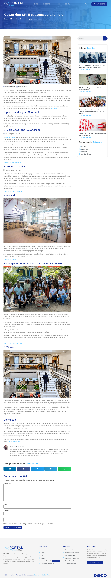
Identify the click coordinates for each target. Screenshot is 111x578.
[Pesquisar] (105, 38)
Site (4, 517)
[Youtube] (105, 575)
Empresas (46, 4)
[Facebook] (98, 575)
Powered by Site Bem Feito (42, 575)
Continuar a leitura (85, 69)
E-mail (6, 510)
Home (36, 4)
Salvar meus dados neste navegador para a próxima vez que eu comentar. (29, 524)
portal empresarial (14, 441)
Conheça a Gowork (9, 259)
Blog (58, 4)
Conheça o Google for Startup (13, 343)
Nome (5, 504)
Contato (68, 4)
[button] (85, 4)
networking (54, 108)
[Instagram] (95, 575)
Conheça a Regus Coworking (13, 191)
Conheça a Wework (9, 416)
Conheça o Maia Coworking (12, 163)
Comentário (7, 483)
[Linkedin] (101, 575)
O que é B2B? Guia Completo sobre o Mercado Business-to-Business (92, 66)
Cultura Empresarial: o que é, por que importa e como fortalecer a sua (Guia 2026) (92, 111)
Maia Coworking (10, 137)
